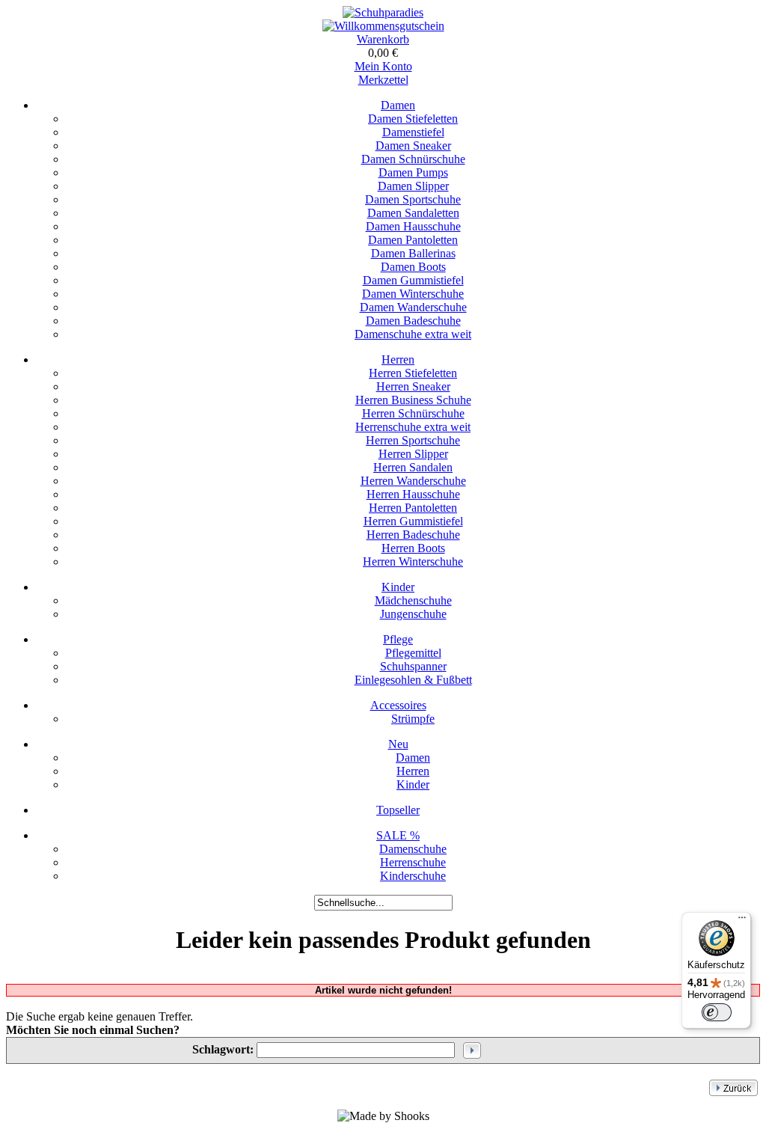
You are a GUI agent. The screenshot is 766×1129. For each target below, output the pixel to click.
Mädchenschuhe (413, 600)
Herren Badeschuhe (413, 534)
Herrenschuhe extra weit (413, 426)
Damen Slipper (413, 186)
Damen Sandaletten (413, 212)
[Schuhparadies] (383, 12)
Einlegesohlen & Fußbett (413, 679)
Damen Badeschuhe (413, 320)
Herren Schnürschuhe (413, 413)
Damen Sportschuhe (413, 199)
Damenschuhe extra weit (413, 334)
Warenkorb (383, 39)
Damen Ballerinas (413, 253)
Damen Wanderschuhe (413, 307)
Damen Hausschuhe (413, 226)
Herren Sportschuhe (413, 440)
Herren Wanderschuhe (413, 480)
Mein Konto (383, 66)
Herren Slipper (413, 453)
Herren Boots (413, 548)
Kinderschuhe (413, 875)
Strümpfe (413, 718)
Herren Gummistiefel (413, 521)
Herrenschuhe (413, 862)
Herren (398, 359)
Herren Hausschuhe (413, 494)
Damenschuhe (413, 848)
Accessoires (398, 705)
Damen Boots (413, 266)
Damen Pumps (413, 172)
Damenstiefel (413, 132)
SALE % (398, 835)
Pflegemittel (413, 652)
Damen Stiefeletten (413, 118)
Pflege (398, 639)
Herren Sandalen (413, 467)
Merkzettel (383, 79)
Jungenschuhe (413, 614)
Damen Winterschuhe (413, 293)
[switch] (717, 1012)
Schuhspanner (413, 666)
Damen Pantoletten (413, 239)
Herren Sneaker (413, 386)
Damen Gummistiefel (413, 280)
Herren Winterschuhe (413, 561)
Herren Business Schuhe (413, 400)
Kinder (398, 587)
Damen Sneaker (413, 145)
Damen (398, 105)
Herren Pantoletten (413, 507)
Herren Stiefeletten (413, 373)
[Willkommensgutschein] (383, 25)
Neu (398, 744)
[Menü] (742, 921)
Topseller (398, 810)
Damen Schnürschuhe (413, 159)
